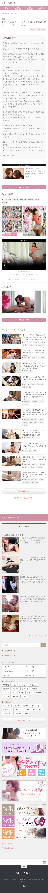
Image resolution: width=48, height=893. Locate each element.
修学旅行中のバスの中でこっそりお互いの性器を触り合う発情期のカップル (34, 379)
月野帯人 (30, 692)
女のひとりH (39, 345)
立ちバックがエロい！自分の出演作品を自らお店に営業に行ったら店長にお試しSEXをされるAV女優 (34, 337)
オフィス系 (44, 342)
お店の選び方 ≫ (7, 843)
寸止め (27, 709)
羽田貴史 (15, 199)
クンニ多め (25, 404)
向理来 (38, 692)
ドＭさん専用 (30, 671)
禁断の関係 (27, 357)
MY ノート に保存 (39, 29)
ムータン (6, 696)
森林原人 (15, 696)
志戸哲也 (25, 689)
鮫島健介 (26, 419)
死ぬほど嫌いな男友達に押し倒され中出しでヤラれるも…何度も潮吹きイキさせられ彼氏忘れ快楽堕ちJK (32, 579)
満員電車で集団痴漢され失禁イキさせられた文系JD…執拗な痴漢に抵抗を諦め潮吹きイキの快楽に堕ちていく (32, 600)
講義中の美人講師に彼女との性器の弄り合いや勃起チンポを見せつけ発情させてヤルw (34, 474)
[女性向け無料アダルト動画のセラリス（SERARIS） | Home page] (10, 3)
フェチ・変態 (30, 667)
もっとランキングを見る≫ (37, 636)
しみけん (6, 692)
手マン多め (41, 357)
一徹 (14, 685)
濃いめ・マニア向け (11, 13)
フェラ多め (39, 467)
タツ (14, 692)
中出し (32, 371)
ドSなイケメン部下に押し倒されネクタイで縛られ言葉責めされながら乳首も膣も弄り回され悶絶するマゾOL (33, 618)
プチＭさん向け (8, 671)
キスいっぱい (26, 482)
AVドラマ (35, 464)
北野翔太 (6, 689)
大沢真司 (22, 685)
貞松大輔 (26, 479)
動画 (3, 13)
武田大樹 (33, 419)
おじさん (34, 401)
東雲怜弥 (34, 689)
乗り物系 (40, 384)
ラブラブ (6, 667)
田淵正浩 (40, 419)
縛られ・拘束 (37, 709)
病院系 (37, 199)
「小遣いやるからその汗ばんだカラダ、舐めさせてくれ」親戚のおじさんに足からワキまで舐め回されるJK (34, 395)
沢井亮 (26, 342)
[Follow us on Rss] (24, 886)
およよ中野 (8, 199)
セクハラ (26, 437)
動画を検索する (23, 491)
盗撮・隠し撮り (26, 387)
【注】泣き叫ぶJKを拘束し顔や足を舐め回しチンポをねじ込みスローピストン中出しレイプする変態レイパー (32, 541)
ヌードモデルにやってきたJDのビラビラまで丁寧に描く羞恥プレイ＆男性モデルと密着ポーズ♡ (34, 432)
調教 (26, 713)
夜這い (34, 357)
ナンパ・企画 (27, 451)
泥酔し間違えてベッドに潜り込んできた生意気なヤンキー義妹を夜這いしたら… (34, 352)
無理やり (18, 709)
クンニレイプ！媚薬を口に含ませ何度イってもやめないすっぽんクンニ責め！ (32, 559)
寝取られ (4, 202)
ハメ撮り (24, 467)
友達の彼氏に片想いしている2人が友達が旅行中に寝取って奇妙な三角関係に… (34, 459)
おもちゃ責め (7, 713)
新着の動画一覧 (9, 651)
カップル (26, 384)
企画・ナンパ (7, 675)
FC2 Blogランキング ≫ (9, 848)
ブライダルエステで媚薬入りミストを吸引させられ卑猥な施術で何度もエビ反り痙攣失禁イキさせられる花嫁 (34, 413)
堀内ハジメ (27, 464)
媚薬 (30, 422)
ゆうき (24, 696)
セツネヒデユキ (34, 342)
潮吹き (36, 422)
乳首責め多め (7, 709)
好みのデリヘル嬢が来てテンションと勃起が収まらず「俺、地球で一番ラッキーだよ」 (34, 446)
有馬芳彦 (6, 685)
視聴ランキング (9, 655)
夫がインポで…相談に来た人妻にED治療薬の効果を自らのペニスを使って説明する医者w (34, 365)
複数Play (31, 345)
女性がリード (30, 675)
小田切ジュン (32, 685)
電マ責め (24, 345)
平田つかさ (23, 199)
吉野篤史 (30, 199)
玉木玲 (21, 692)
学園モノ (33, 384)
